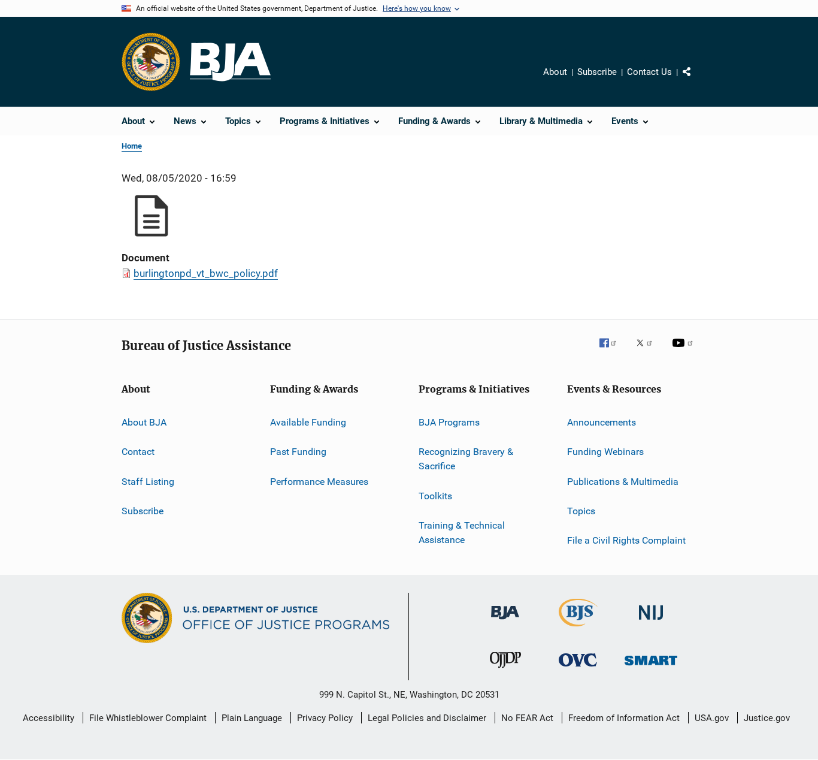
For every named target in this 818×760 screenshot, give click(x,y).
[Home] (230, 62)
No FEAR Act (527, 718)
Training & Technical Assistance (462, 532)
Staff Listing (148, 481)
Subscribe (597, 72)
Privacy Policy (325, 718)
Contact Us (649, 72)
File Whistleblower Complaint (148, 718)
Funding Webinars (605, 451)
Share (696, 80)
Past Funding (298, 451)
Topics (581, 511)
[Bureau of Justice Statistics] (578, 629)
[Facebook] (612, 351)
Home (132, 145)
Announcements (601, 422)
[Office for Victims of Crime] (578, 668)
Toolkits (435, 495)
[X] (648, 351)
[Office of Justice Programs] (151, 61)
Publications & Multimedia (622, 481)
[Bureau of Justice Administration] (505, 622)
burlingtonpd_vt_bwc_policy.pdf (206, 273)
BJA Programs (449, 422)
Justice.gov (767, 718)
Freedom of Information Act (624, 718)
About (555, 72)
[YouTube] (684, 351)
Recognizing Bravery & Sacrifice (466, 459)
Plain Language (252, 718)
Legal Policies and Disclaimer (427, 718)
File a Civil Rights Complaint (626, 540)
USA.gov (712, 718)
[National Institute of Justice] (651, 622)
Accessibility (48, 718)
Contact (138, 451)
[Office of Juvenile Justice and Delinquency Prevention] (505, 670)
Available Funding (308, 422)
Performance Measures (319, 481)
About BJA (144, 422)
